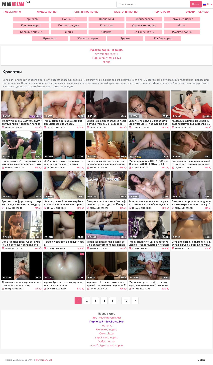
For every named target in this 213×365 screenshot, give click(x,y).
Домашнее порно (182, 19)
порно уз (106, 325)
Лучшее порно (47, 11)
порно (106, 61)
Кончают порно (31, 25)
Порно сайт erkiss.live (106, 57)
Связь (202, 359)
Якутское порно (106, 329)
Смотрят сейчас (197, 11)
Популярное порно (86, 11)
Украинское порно (144, 25)
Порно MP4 (106, 19)
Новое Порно (12, 11)
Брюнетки (50, 38)
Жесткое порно (87, 38)
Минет (182, 25)
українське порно (106, 337)
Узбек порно (106, 341)
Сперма (106, 32)
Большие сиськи (31, 32)
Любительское (144, 19)
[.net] (13, 5)
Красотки (106, 25)
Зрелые (125, 38)
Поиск (196, 4)
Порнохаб (31, 19)
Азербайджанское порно (106, 345)
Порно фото (162, 11)
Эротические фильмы (106, 317)
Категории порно (126, 11)
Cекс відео (106, 333)
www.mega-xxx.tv (106, 53)
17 (125, 300)
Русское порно (182, 32)
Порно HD (69, 19)
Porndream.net (44, 360)
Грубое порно (163, 38)
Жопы (69, 32)
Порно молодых (69, 25)
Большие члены (144, 32)
